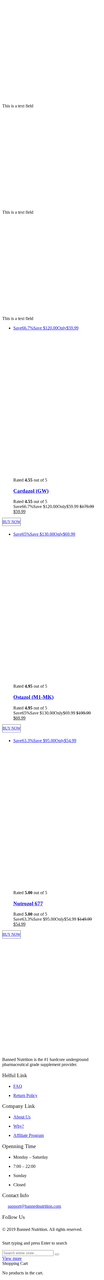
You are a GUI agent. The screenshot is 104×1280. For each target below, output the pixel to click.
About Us (22, 1117)
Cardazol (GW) (31, 491)
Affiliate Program (28, 1135)
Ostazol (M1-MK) (33, 697)
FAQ (17, 1086)
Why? (18, 1126)
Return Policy (25, 1095)
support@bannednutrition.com (34, 1206)
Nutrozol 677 (28, 903)
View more (12, 1258)
